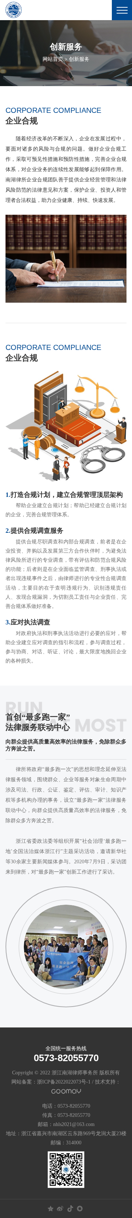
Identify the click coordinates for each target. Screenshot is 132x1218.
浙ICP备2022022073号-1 (64, 1082)
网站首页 (53, 59)
